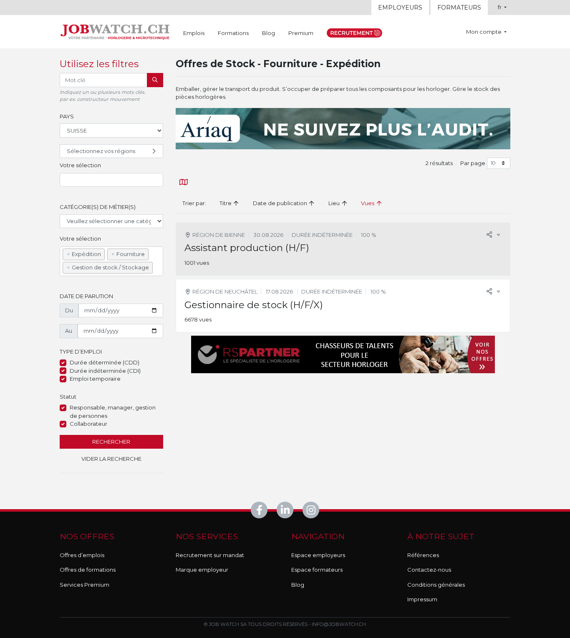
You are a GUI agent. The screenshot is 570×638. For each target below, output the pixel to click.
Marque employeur (202, 569)
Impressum (422, 599)
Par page (472, 163)
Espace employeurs (318, 555)
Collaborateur (88, 423)
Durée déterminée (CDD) (104, 362)
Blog (268, 33)
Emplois (193, 33)
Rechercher (111, 441)
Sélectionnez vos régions (101, 151)
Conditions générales (436, 584)
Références (423, 555)
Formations (233, 33)
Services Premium (84, 584)
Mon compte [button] (484, 31)
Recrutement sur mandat (210, 555)
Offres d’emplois (82, 555)
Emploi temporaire (95, 378)
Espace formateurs (317, 569)
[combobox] (111, 180)
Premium (300, 33)
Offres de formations (88, 569)
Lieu (334, 203)
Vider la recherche (111, 458)
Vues (368, 203)
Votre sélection (80, 165)
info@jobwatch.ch (339, 624)
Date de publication (280, 203)
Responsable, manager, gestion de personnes (113, 411)
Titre (226, 203)
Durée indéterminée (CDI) (105, 370)
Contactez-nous (429, 569)
